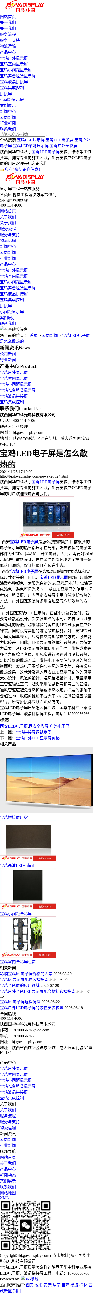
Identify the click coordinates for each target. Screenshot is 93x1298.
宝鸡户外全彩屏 (63, 146)
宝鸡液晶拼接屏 (14, 82)
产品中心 (8, 52)
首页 (34, 335)
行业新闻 (8, 123)
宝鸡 (65, 1285)
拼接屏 (6, 94)
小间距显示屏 (12, 100)
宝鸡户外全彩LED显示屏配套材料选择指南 (38, 991)
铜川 (17, 1291)
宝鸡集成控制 (12, 88)
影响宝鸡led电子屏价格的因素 (26, 974)
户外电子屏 (59, 726)
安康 (48, 1285)
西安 (30, 1285)
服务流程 (8, 34)
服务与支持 (10, 40)
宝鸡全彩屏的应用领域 (20, 985)
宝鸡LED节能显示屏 (31, 146)
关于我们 (8, 22)
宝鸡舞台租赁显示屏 (18, 76)
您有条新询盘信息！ (23, 169)
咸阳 (39, 1285)
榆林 (83, 1285)
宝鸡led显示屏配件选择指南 (24, 980)
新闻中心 (8, 111)
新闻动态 (8, 1175)
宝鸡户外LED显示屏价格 (38, 738)
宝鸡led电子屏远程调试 (20, 1002)
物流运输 (8, 46)
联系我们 (8, 129)
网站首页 (8, 17)
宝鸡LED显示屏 (31, 140)
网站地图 (8, 1193)
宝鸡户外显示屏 (14, 58)
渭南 (57, 1285)
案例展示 (8, 105)
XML (4, 1198)
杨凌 (74, 1285)
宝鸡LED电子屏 (59, 140)
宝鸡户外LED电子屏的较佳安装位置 (32, 1008)
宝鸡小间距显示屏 (16, 70)
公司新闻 (8, 117)
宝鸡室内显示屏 (14, 64)
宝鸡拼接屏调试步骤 (34, 732)
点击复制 (60, 1255)
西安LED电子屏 (14, 726)
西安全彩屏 (39, 726)
